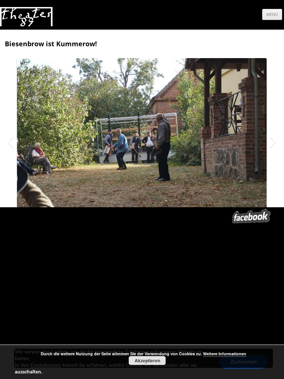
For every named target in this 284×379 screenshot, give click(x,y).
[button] (10, 141)
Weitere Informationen (224, 353)
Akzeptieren (147, 360)
